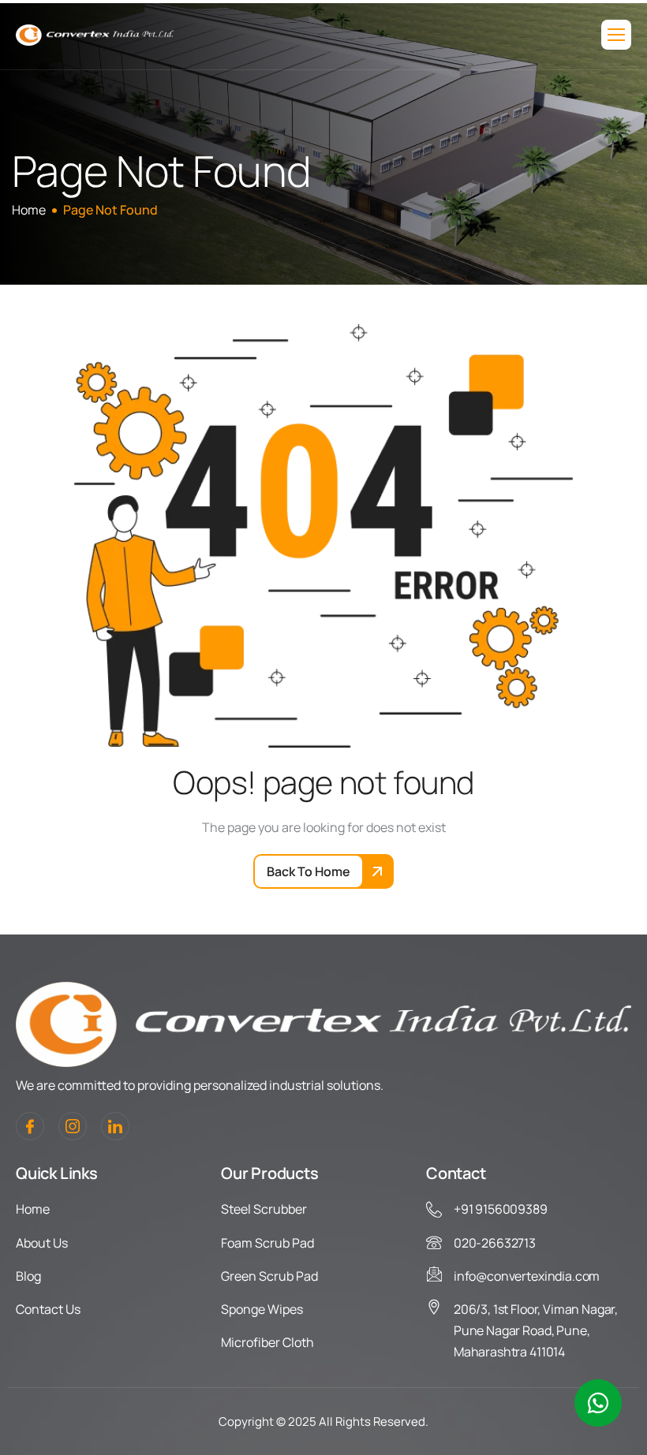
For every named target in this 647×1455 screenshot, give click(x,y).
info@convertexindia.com (527, 1276)
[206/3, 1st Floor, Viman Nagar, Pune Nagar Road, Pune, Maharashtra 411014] (434, 1307)
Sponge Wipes (262, 1309)
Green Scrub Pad (269, 1276)
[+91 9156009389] (434, 1210)
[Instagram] (72, 1126)
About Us (42, 1243)
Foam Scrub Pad (267, 1243)
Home (33, 1209)
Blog (28, 1276)
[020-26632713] (434, 1243)
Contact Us (48, 1309)
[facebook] (30, 1126)
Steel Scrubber (264, 1209)
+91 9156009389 (501, 1209)
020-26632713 (495, 1243)
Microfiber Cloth (267, 1342)
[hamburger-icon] (616, 35)
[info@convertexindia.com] (434, 1274)
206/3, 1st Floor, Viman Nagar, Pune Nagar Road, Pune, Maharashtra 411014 (536, 1330)
